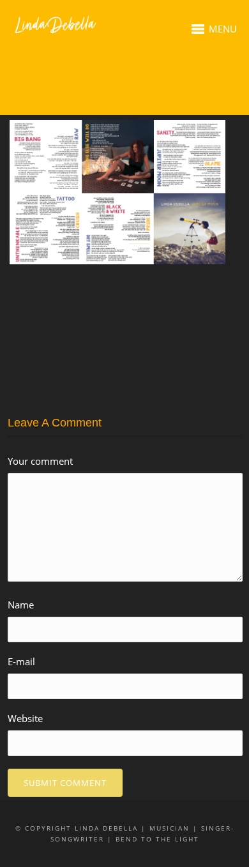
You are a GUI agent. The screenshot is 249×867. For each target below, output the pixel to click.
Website (25, 718)
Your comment (40, 461)
